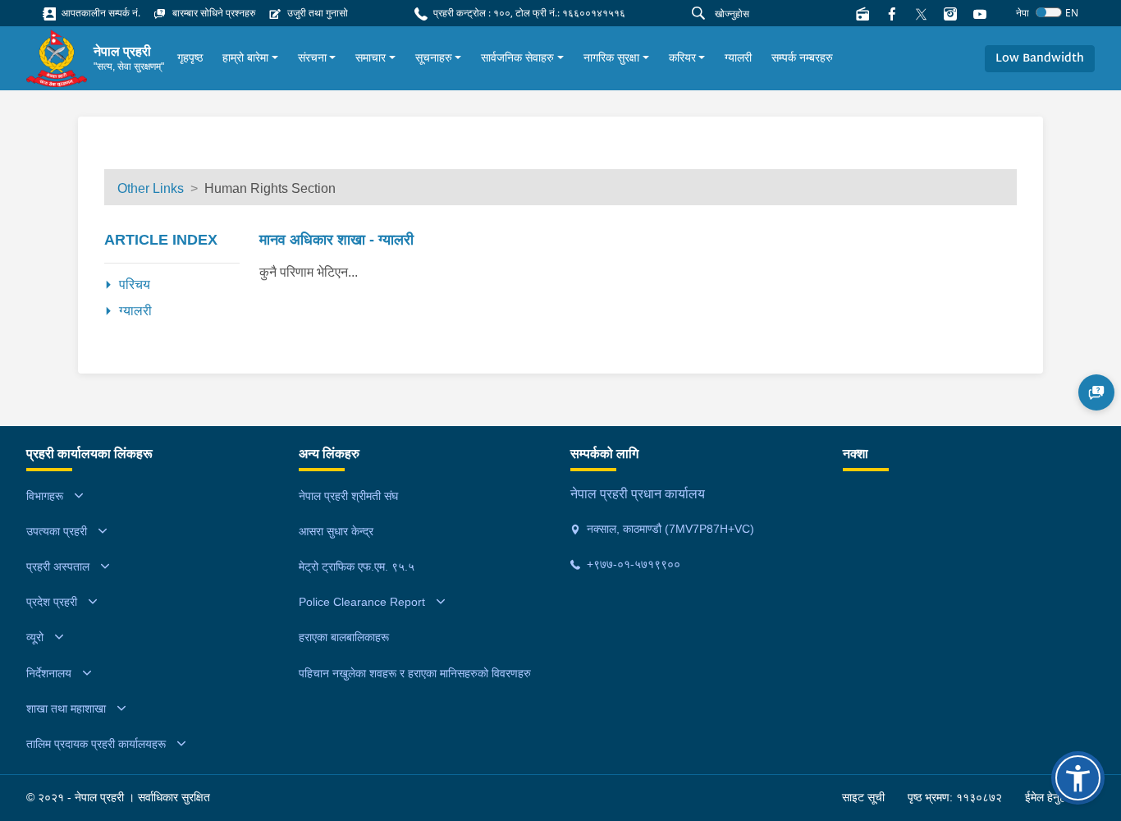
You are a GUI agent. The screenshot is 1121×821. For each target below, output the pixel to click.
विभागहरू (44, 495)
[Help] (1096, 392)
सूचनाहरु (433, 57)
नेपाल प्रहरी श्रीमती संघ (348, 495)
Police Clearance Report (362, 601)
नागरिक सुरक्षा (611, 57)
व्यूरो (34, 637)
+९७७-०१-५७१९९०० (631, 564)
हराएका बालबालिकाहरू (344, 637)
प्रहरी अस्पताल (57, 566)
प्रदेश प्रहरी (51, 601)
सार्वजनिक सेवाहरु (517, 57)
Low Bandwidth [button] (1039, 58)
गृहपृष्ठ (190, 57)
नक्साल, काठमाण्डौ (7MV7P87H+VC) (668, 528)
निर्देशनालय (48, 673)
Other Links (150, 188)
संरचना (312, 57)
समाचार (370, 57)
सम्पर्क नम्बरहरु (802, 57)
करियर (682, 57)
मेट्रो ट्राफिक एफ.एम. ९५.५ (356, 566)
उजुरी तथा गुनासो (316, 13)
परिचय (134, 284)
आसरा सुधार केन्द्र (336, 531)
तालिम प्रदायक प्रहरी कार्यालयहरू (96, 743)
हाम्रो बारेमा (245, 57)
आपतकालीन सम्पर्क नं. (99, 13)
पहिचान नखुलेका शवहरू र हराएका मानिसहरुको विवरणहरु (415, 673)
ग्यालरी (738, 57)
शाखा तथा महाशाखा (66, 708)
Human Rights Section (270, 188)
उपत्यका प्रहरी (56, 531)
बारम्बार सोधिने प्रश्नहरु (212, 13)
